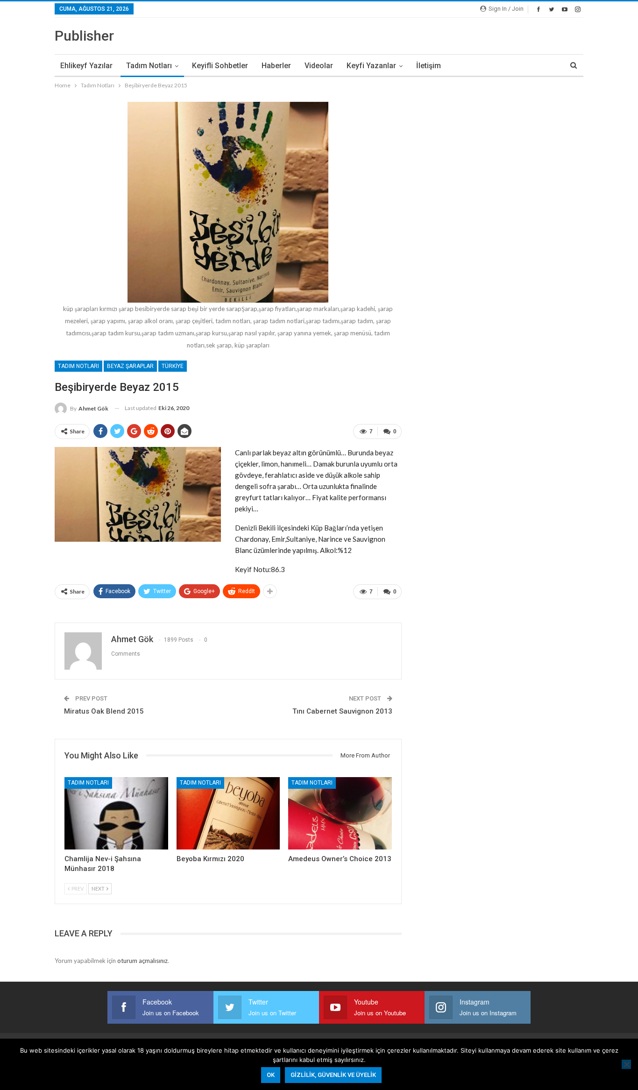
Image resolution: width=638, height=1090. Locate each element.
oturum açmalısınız (142, 960)
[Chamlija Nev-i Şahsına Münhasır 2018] (116, 813)
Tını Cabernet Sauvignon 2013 (342, 711)
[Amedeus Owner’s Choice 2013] (340, 813)
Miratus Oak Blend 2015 (104, 711)
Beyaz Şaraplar (130, 366)
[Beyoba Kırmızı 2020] (228, 813)
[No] (626, 1064)
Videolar (319, 65)
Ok (271, 1074)
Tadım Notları (149, 65)
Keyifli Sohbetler (220, 65)
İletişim (428, 65)
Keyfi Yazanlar (371, 65)
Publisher (84, 36)
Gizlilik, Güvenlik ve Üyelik (333, 1074)
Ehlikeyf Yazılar (86, 65)
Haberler (276, 65)
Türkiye (173, 366)
